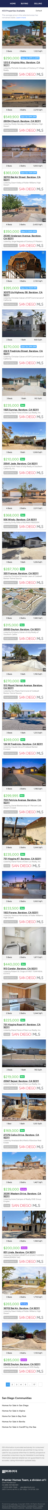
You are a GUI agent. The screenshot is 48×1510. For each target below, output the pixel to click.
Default (39, 11)
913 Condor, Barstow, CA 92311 (20, 968)
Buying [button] (24, 3)
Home (13, 3)
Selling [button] (38, 3)
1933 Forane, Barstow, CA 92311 (20, 912)
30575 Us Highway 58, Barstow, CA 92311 (23, 294)
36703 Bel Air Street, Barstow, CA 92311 (22, 178)
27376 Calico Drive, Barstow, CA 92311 (21, 1136)
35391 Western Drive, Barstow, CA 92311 (22, 1195)
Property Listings (18, 1508)
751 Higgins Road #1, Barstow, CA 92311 (22, 1026)
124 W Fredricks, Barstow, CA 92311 (23, 744)
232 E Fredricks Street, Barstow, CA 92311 (23, 352)
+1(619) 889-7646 (9, 1487)
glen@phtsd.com (27, 1487)
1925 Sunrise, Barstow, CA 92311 (21, 409)
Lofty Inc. (14, 1504)
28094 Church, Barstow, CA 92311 (22, 121)
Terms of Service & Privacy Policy (14, 1506)
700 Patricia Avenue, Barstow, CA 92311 (22, 801)
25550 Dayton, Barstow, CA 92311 (22, 629)
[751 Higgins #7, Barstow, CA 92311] (24, 831)
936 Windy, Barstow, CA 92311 (20, 519)
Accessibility (37, 1508)
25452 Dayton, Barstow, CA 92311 (21, 1364)
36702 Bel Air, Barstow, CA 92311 (21, 1308)
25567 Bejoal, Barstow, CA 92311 (21, 1081)
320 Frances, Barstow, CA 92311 (21, 573)
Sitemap (29, 1508)
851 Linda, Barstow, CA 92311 (19, 1252)
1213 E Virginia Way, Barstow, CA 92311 (21, 64)
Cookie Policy (32, 1506)
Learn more (21, 17)
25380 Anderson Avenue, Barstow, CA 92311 (22, 237)
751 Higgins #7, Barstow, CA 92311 (22, 858)
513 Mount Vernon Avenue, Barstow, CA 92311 (23, 687)
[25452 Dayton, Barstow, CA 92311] (24, 1336)
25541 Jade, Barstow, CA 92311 (20, 463)
